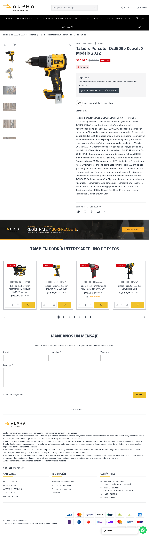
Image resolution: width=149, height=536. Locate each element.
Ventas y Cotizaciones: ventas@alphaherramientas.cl (117, 482)
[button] (58, 317)
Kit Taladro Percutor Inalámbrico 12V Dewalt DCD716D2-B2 (19, 288)
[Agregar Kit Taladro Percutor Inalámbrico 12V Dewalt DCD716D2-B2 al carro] (28, 305)
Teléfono (104, 352)
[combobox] (74, 8)
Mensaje (8, 365)
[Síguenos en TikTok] (139, 26)
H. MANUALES (9, 485)
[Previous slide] (6, 45)
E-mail (7, 352)
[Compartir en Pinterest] (91, 211)
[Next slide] (13, 45)
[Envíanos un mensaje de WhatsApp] (143, 530)
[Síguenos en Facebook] (142, 18)
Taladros (32, 35)
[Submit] (95, 8)
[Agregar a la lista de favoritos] (31, 266)
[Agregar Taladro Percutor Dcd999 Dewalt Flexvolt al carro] (137, 305)
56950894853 (109, 497)
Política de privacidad (61, 489)
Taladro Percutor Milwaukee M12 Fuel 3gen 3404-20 (92, 287)
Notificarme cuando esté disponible (100, 90)
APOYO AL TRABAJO (13, 489)
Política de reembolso (61, 485)
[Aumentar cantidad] (17, 305)
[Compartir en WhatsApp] (85, 211)
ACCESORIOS (9, 493)
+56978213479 (110, 494)
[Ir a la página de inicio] (19, 7)
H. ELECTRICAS (18, 35)
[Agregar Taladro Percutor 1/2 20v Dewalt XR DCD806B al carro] (64, 305)
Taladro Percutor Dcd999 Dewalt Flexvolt (129, 287)
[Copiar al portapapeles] (105, 211)
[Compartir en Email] (98, 211)
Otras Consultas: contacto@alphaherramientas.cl (118, 489)
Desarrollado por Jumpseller (44, 523)
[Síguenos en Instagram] (137, 18)
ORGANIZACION (10, 496)
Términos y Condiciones (63, 481)
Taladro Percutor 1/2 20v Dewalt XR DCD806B (56, 287)
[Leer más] (74, 230)
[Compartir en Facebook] (78, 211)
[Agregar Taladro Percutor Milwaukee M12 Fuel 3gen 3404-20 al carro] (101, 305)
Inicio (5, 35)
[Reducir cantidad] (7, 305)
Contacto (56, 493)
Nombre (56, 352)
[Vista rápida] (31, 273)
